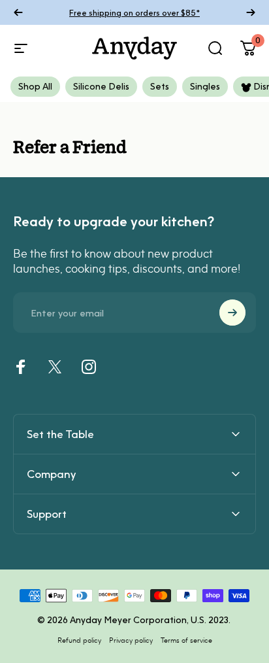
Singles (205, 86)
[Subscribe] (232, 312)
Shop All (35, 86)
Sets (159, 86)
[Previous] (18, 12)
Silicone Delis (101, 86)
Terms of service (186, 640)
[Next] (250, 12)
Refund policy (79, 640)
